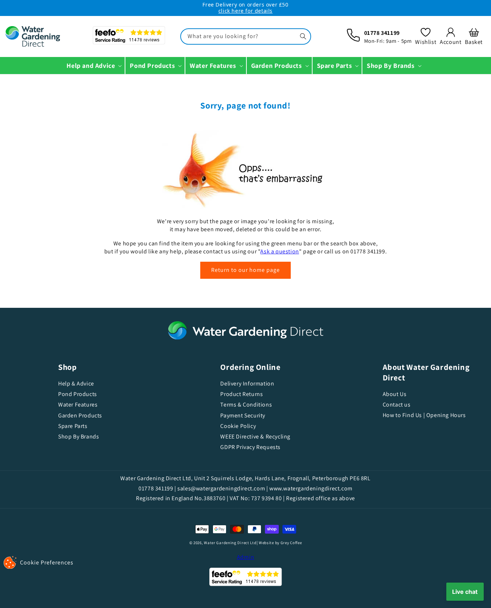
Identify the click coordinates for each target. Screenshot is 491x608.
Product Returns (241, 394)
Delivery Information (247, 383)
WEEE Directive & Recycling (255, 436)
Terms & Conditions (246, 404)
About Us (395, 394)
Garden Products (80, 415)
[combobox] (245, 36)
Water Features (77, 404)
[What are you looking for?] (303, 36)
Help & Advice (76, 383)
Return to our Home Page (245, 270)
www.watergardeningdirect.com (311, 488)
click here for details (245, 10)
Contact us (397, 404)
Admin (245, 557)
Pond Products (77, 394)
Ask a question (279, 251)
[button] (474, 36)
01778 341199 (382, 33)
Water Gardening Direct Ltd (230, 542)
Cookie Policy (238, 426)
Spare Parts (73, 426)
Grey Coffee (291, 542)
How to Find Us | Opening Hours (424, 415)
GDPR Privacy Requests (250, 447)
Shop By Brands (78, 436)
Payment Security (242, 415)
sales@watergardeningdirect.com (221, 488)
